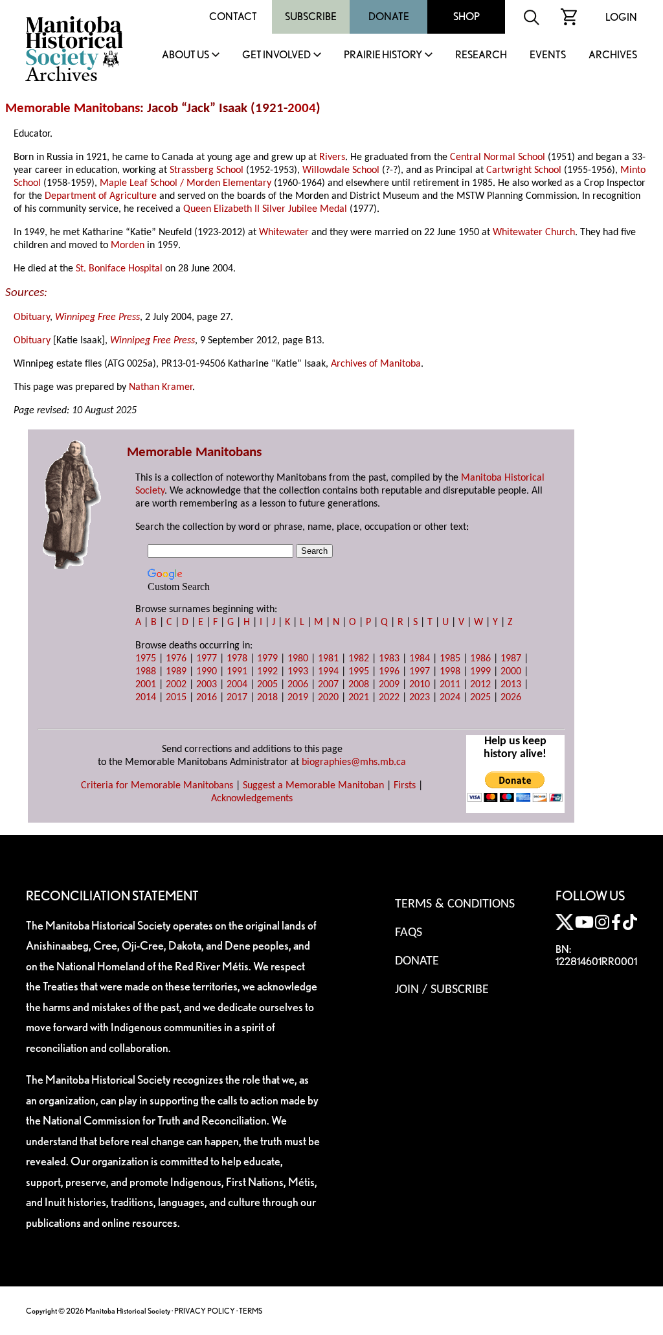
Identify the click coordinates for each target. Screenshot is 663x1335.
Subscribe (311, 16)
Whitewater (284, 232)
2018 (267, 697)
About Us (185, 55)
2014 (145, 697)
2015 (176, 697)
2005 (267, 684)
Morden (127, 245)
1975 (145, 659)
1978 (237, 659)
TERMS (250, 1311)
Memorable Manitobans (72, 108)
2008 (358, 684)
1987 (510, 659)
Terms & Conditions (455, 904)
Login (621, 17)
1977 (206, 659)
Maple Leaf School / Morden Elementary (185, 183)
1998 (450, 672)
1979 (267, 659)
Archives (613, 55)
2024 (450, 697)
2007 (328, 684)
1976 (176, 659)
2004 (301, 108)
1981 (328, 659)
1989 (176, 672)
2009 (389, 684)
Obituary (32, 317)
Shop (466, 16)
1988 (145, 672)
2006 (297, 684)
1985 (450, 659)
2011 (450, 684)
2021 (358, 697)
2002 (176, 684)
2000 (510, 672)
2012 (480, 684)
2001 (145, 684)
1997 (419, 672)
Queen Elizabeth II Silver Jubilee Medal (265, 209)
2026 (510, 697)
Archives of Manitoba (376, 364)
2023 (419, 697)
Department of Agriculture (101, 196)
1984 (419, 659)
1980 (297, 659)
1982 (358, 659)
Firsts (405, 786)
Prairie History (383, 55)
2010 (419, 684)
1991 (237, 672)
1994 (328, 672)
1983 (389, 659)
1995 (358, 672)
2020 (328, 697)
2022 (389, 697)
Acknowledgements (252, 798)
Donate (388, 16)
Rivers (332, 157)
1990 (206, 672)
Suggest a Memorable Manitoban (313, 786)
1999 (480, 672)
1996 (389, 672)
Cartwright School (523, 170)
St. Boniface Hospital (119, 269)
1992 (267, 672)
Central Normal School (497, 157)
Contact (233, 16)
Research (481, 55)
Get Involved (276, 55)
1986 (480, 659)
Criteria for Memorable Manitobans (157, 786)
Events (548, 55)
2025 (480, 697)
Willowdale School (340, 170)
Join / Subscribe (442, 989)
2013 (510, 684)
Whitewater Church (534, 232)
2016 (206, 697)
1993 (297, 672)
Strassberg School (206, 170)
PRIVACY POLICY (204, 1311)
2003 (206, 684)
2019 (297, 697)
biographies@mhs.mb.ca (354, 762)
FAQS (408, 932)
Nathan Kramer (160, 387)
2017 (237, 697)
